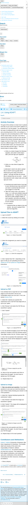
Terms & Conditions (11, 496)
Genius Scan (8, 297)
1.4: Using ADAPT (5, 465)
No (8, 482)
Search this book (3, 25)
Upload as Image (15, 262)
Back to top (3, 470)
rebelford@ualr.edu (6, 449)
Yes (3, 482)
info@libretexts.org (6, 499)
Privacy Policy (4, 496)
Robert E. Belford (5, 442)
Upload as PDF (5, 262)
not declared (20, 465)
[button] (5, 84)
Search (2, 503)
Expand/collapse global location (26, 109)
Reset (2, 38)
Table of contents (6, 118)
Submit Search (4, 29)
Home (6, 109)
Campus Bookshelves (17, 109)
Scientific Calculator (7, 74)
